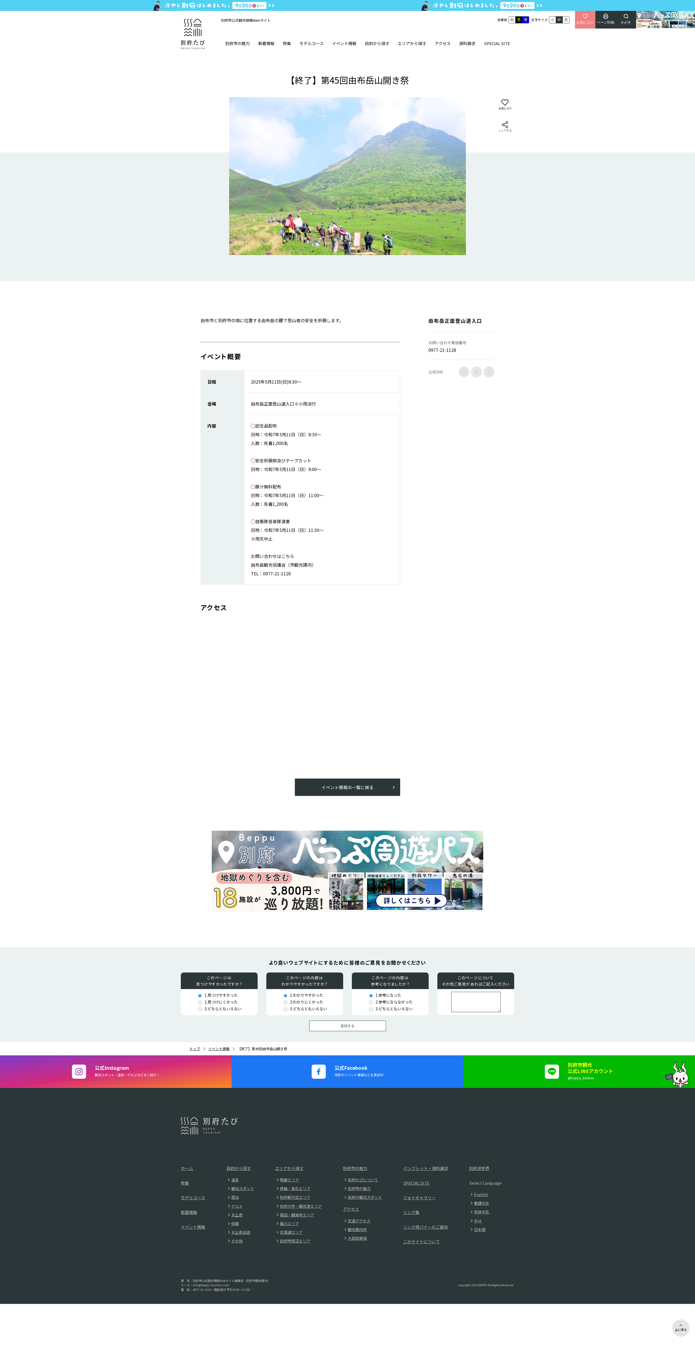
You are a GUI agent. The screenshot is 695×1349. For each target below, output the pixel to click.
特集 (287, 43)
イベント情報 (344, 43)
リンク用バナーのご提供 (425, 1227)
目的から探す (377, 43)
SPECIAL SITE (497, 43)
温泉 (235, 1179)
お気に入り (585, 22)
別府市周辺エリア (295, 1241)
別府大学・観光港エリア (301, 1206)
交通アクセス (359, 1220)
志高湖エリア (291, 1232)
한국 (478, 1220)
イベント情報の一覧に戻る (347, 787)
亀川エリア (289, 1223)
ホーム (187, 1168)
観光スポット (242, 1188)
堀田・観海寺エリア (297, 1215)
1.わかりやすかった (306, 995)
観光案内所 (357, 1229)
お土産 (237, 1215)
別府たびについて (363, 1179)
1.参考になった (388, 995)
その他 (237, 1241)
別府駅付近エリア (295, 1197)
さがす (626, 22)
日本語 (479, 1229)
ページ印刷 (605, 22)
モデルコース (311, 43)
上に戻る (681, 1329)
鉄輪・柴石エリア (295, 1188)
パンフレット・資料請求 (425, 1168)
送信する (347, 1026)
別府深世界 (479, 1168)
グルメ (237, 1206)
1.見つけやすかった (221, 995)
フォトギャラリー (419, 1197)
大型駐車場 (357, 1238)
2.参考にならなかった (394, 1002)
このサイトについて (421, 1241)
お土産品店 (240, 1232)
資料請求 (467, 43)
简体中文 (481, 1212)
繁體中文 (481, 1203)
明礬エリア (289, 1179)
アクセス (443, 43)
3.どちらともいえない (223, 1008)
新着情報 (266, 43)
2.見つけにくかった (221, 1002)
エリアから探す (412, 43)
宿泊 (235, 1197)
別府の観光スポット (365, 1197)
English (481, 1194)
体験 (235, 1223)
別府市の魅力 (237, 43)
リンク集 (411, 1212)
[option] (347, 176)
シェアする (505, 130)
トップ (194, 1048)
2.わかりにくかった (306, 1002)
